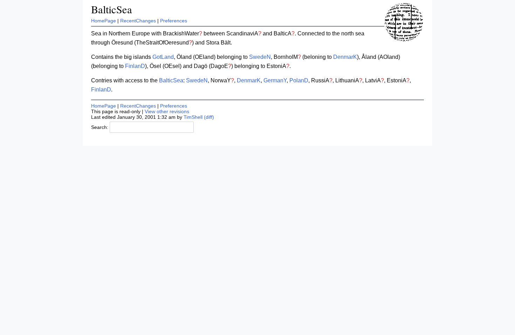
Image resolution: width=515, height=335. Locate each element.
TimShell (193, 117)
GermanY (275, 80)
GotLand (163, 57)
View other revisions (167, 111)
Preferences (173, 20)
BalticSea (111, 9)
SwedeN (260, 57)
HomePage (103, 20)
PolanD (298, 80)
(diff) (209, 117)
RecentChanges (138, 20)
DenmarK (345, 57)
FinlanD (135, 66)
